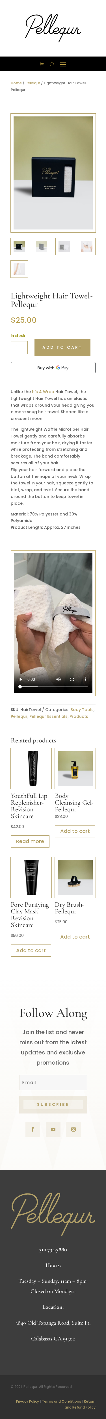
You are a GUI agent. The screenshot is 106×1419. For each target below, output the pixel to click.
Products (79, 716)
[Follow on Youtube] (53, 1129)
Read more (30, 841)
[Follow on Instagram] (73, 1129)
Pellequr (32, 83)
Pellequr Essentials (48, 716)
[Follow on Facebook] (32, 1129)
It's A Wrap (43, 392)
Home (16, 83)
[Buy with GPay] (53, 367)
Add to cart (62, 347)
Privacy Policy (27, 1401)
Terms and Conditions (61, 1401)
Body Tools (82, 709)
